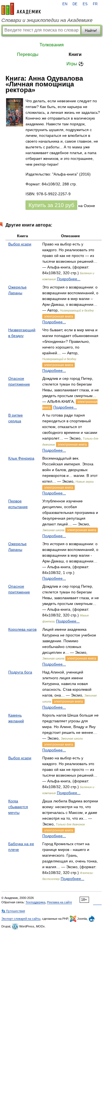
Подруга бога (20, 672)
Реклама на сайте (59, 902)
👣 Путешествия (13, 911)
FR (95, 4)
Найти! (91, 30)
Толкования (52, 45)
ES (85, 4)
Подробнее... (68, 279)
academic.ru (21, 9)
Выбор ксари (19, 244)
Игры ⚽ (75, 63)
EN (64, 4)
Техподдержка (35, 902)
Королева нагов (22, 629)
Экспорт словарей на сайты (20, 918)
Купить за (51, 205)
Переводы (27, 54)
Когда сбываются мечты (18, 807)
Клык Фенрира (21, 458)
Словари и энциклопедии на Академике (47, 20)
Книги (75, 54)
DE (75, 4)
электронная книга (58, 316)
